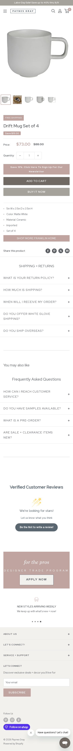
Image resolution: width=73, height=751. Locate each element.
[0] (67, 11)
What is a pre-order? (22, 420)
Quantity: (8, 155)
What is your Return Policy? (28, 278)
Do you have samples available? (32, 408)
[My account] (60, 11)
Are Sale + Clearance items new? (28, 435)
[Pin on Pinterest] (54, 250)
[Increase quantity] (38, 155)
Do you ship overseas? (23, 331)
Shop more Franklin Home (36, 238)
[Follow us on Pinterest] (5, 720)
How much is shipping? (22, 290)
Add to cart (36, 181)
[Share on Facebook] (47, 250)
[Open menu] (5, 11)
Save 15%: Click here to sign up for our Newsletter (36, 169)
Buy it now (36, 192)
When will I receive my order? (30, 302)
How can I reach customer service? (26, 394)
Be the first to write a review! (36, 527)
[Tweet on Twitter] (60, 250)
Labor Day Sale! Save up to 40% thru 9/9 (36, 2)
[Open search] (53, 11)
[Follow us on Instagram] (12, 720)
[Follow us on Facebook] (18, 720)
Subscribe (17, 692)
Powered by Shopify (13, 743)
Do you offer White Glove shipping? (26, 316)
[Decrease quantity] (20, 155)
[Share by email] (67, 250)
